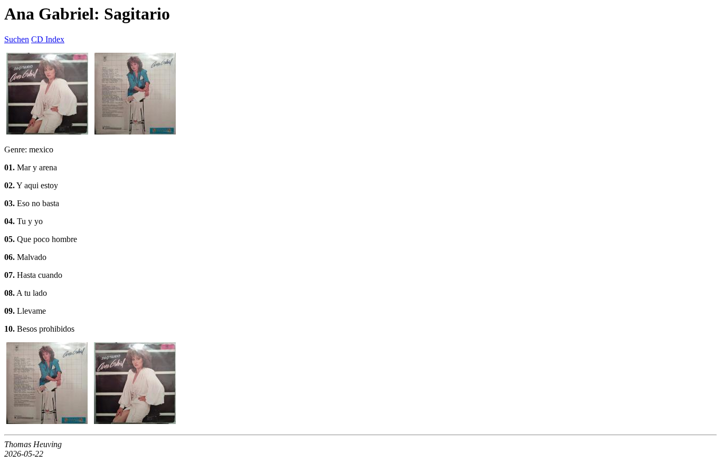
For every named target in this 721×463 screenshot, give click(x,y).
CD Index (47, 39)
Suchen (16, 39)
